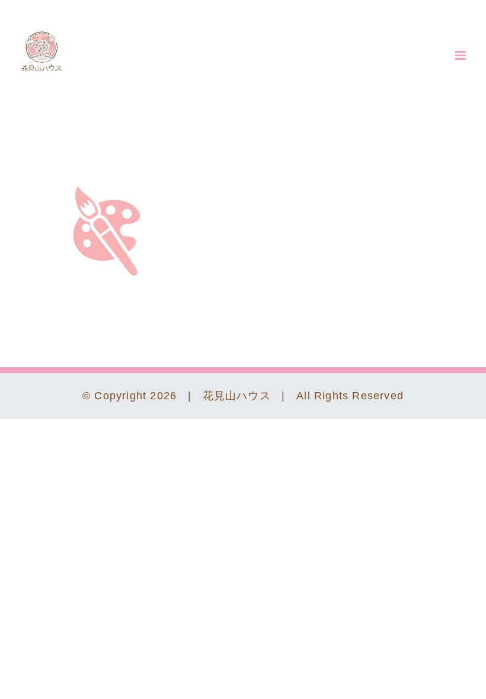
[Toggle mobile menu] (461, 55)
